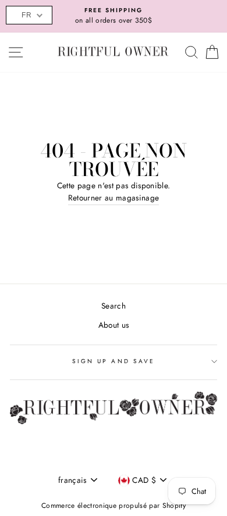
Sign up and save (113, 361)
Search (113, 305)
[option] (113, 16)
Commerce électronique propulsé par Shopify (113, 505)
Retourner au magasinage (113, 197)
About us (113, 325)
